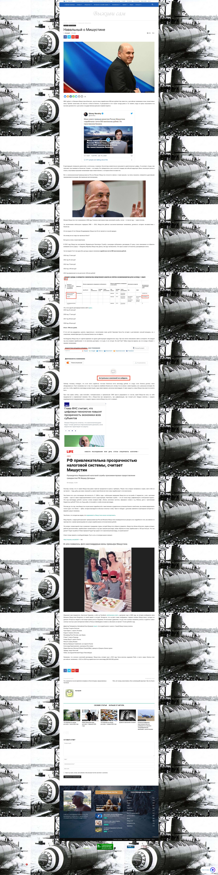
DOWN (111, 872)
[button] (152, 5)
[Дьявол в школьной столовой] (127, 715)
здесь (90, 307)
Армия (124, 4)
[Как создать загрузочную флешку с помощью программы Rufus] (98, 816)
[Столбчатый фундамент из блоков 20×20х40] (98, 829)
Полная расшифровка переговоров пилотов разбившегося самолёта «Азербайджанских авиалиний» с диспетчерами (145, 726)
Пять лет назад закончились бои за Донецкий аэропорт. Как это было (133, 681)
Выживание (115, 4)
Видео (131, 4)
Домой (65, 23)
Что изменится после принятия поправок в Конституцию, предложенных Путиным (85, 681)
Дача (105, 831)
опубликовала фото (112, 615)
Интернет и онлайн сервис (101, 4)
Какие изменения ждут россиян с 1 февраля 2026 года (89, 724)
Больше (138, 4)
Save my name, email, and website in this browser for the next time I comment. (86, 772)
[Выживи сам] (109, 14)
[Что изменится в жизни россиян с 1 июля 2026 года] (72, 715)
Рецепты (106, 824)
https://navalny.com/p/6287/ (71, 539)
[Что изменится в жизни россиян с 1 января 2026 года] (109, 715)
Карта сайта (143, 1)
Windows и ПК (100, 809)
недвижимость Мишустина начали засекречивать (100, 515)
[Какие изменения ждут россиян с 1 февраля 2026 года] (90, 715)
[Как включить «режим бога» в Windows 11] (109, 804)
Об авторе (129, 1)
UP (107, 872)
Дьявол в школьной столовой (127, 722)
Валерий (67, 33)
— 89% (86, 847)
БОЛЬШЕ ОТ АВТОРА (116, 705)
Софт (105, 817)
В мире (79, 4)
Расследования (72, 23)
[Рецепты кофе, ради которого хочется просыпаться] (98, 822)
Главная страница (116, 1)
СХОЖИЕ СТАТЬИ (100, 705)
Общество (87, 4)
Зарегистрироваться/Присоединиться (101, 1)
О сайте (123, 1)
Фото (149, 1)
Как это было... (123, 720)
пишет (95, 626)
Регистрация (136, 1)
